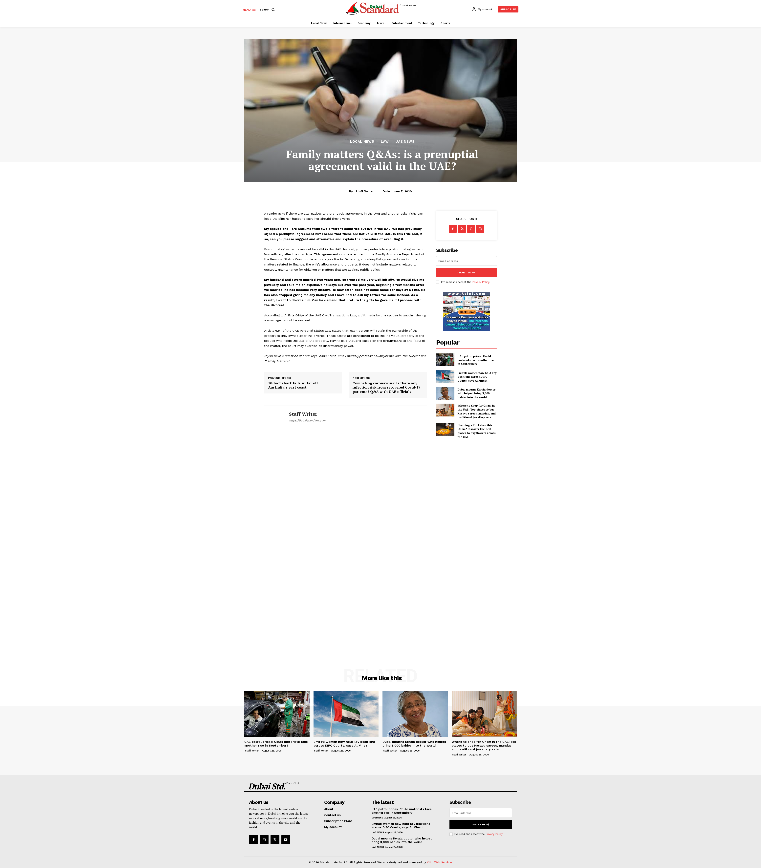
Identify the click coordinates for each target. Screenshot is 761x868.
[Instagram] (264, 839)
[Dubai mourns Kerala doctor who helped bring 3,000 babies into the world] (445, 393)
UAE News (405, 141)
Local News (362, 141)
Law (385, 141)
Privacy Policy (480, 282)
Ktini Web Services (439, 862)
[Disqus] (345, 489)
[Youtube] (285, 839)
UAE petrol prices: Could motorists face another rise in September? (476, 360)
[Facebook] (453, 229)
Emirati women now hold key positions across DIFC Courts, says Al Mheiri (477, 376)
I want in (464, 272)
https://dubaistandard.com (307, 420)
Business (377, 817)
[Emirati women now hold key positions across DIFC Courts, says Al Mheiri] (445, 376)
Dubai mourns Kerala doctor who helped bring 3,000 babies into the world (476, 393)
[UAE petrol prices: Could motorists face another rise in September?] (445, 359)
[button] (268, 9)
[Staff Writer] (273, 417)
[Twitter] (462, 229)
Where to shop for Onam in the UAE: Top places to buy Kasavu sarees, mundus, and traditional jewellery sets (477, 411)
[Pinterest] (471, 229)
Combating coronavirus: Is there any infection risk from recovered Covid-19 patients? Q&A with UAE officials (386, 387)
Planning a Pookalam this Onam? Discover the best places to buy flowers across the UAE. (477, 431)
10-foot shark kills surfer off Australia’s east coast (293, 385)
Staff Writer (365, 191)
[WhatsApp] (480, 229)
